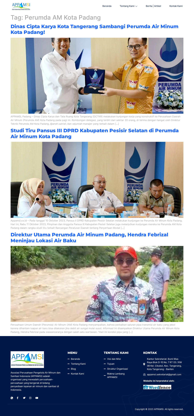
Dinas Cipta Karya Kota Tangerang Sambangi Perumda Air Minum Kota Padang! (94, 29)
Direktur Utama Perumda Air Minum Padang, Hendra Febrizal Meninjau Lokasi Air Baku (89, 237)
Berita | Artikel (153, 6)
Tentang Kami (127, 6)
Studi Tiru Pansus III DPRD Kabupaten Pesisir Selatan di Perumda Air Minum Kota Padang (95, 133)
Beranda (106, 6)
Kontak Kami (176, 6)
